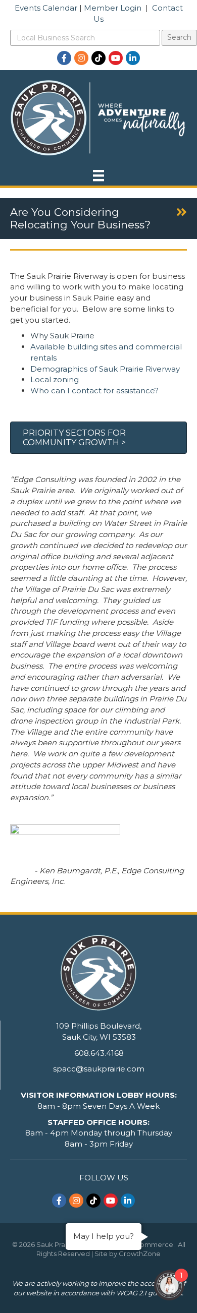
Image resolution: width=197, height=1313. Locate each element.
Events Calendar (46, 8)
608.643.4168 (99, 1053)
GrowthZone (140, 1253)
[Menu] (98, 175)
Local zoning (54, 379)
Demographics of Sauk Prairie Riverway (105, 369)
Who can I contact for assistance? (94, 390)
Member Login (112, 8)
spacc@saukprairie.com (98, 1068)
